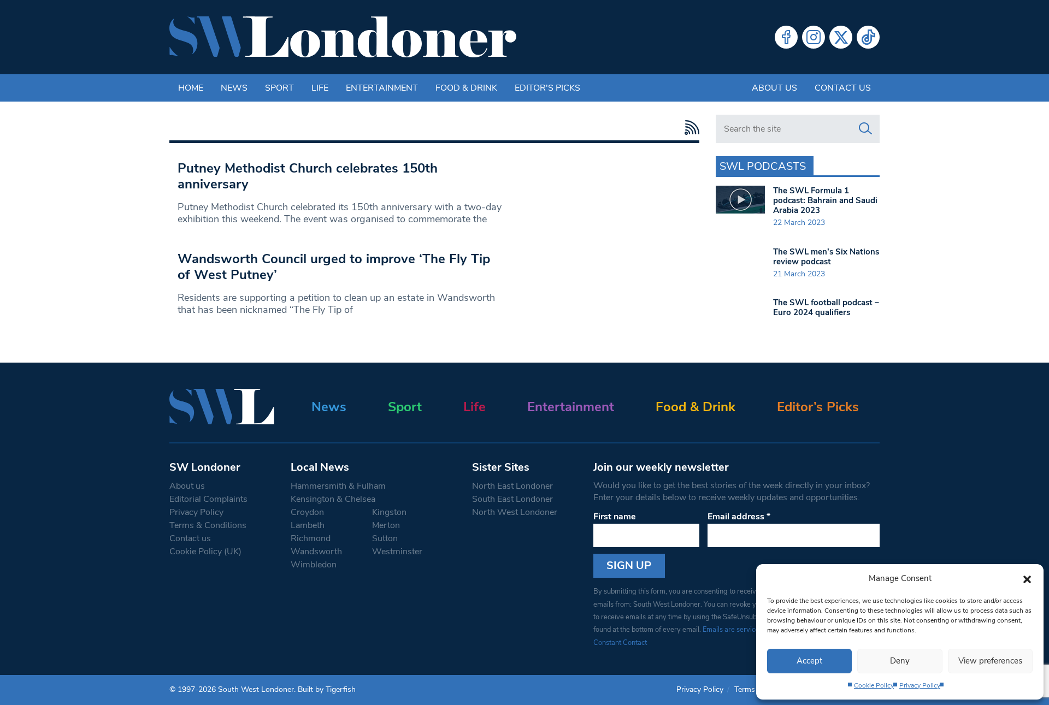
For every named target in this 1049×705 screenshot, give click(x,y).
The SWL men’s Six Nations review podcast (826, 256)
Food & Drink (466, 88)
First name (614, 516)
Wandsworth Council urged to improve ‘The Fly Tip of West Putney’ (334, 266)
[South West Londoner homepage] (342, 37)
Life (319, 88)
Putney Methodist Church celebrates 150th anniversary (308, 176)
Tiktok (868, 37)
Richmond (311, 538)
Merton (386, 525)
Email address (739, 516)
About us (774, 88)
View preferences (990, 660)
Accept (809, 660)
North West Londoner (514, 512)
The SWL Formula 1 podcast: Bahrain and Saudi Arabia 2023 (825, 200)
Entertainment (382, 88)
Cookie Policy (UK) (205, 552)
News (234, 88)
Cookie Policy (874, 685)
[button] (1027, 578)
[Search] (865, 129)
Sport (279, 88)
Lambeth (308, 525)
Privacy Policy (919, 685)
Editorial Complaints (208, 499)
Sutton (385, 538)
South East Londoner (512, 499)
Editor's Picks (547, 88)
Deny (900, 660)
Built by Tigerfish (327, 689)
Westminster (397, 552)
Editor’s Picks (818, 406)
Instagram (813, 37)
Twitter (840, 37)
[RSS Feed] (689, 127)
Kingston (389, 512)
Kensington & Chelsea (333, 499)
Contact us (843, 88)
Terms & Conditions (207, 525)
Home (190, 88)
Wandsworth (316, 552)
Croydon (307, 512)
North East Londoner (512, 486)
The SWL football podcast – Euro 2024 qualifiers (826, 307)
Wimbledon (314, 565)
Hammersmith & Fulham (338, 486)
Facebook (786, 37)
